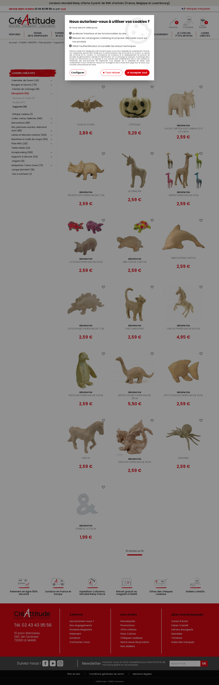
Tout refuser (112, 72)
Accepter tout (138, 72)
